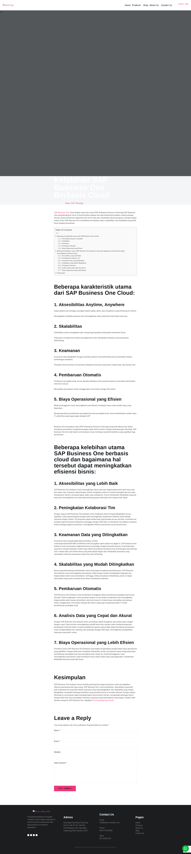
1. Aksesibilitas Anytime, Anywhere (71, 239)
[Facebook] (34, 835)
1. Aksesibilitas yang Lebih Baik (70, 256)
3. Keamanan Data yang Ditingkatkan (72, 260)
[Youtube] (36, 835)
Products (136, 5)
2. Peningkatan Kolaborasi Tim (70, 258)
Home (128, 5)
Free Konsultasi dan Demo (102, 700)
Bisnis (67, 203)
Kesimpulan (61, 273)
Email (57, 741)
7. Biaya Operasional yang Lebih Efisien (73, 270)
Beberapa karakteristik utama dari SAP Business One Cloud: (78, 236)
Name (57, 730)
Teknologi (79, 203)
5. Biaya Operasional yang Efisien (71, 248)
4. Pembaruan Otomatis (68, 246)
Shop (145, 5)
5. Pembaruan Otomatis (68, 265)
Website (57, 752)
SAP (73, 203)
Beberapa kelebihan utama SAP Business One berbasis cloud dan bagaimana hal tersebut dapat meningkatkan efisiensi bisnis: (91, 252)
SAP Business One (61, 212)
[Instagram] (31, 835)
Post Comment (65, 788)
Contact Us (166, 5)
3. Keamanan (64, 243)
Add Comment (60, 763)
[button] (185, 848)
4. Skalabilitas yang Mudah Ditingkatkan (73, 263)
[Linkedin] (28, 835)
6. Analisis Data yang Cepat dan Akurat (73, 268)
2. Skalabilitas (65, 241)
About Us (154, 5)
